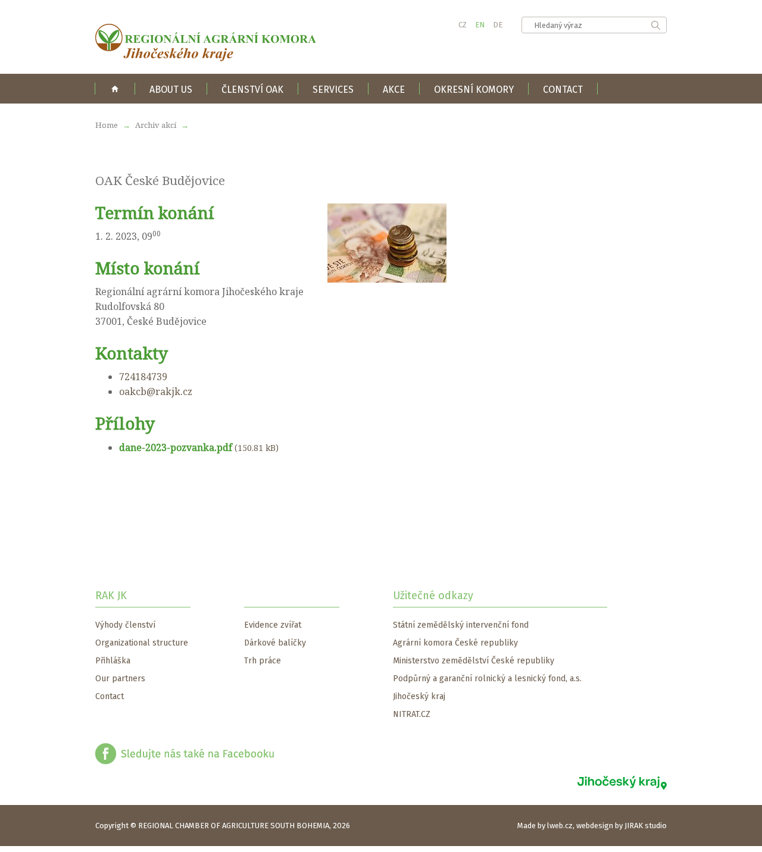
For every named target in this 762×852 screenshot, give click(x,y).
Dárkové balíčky (275, 643)
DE (497, 24)
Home (115, 89)
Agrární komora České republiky (455, 643)
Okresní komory (474, 89)
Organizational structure (141, 643)
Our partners (120, 679)
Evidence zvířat (272, 625)
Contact (563, 89)
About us (170, 89)
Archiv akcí (156, 125)
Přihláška (112, 661)
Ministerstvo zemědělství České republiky (473, 661)
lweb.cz (560, 825)
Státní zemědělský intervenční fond (461, 625)
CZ (462, 24)
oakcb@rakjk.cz (155, 391)
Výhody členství (125, 625)
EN (480, 24)
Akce (394, 89)
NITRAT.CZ (411, 714)
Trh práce (262, 661)
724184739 (143, 376)
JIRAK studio (645, 825)
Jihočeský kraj (419, 696)
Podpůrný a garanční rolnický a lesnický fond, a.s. (487, 679)
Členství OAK (252, 89)
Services (333, 89)
